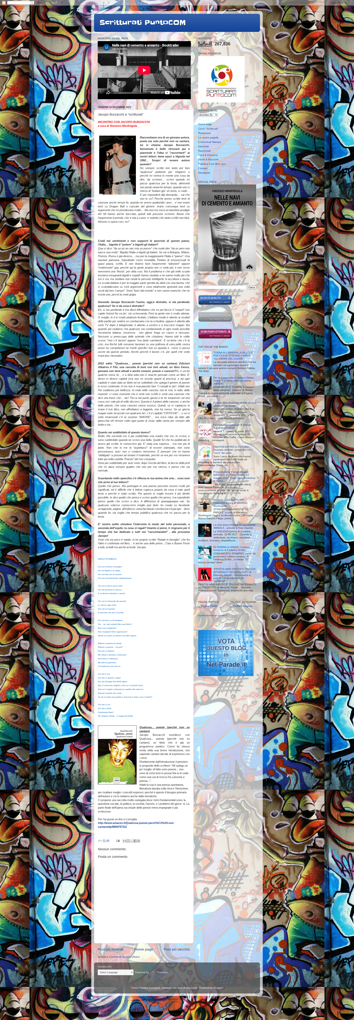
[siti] (215, 304)
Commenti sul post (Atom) (124, 956)
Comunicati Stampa (209, 142)
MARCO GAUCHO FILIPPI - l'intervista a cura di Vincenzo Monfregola (230, 503)
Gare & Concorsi (208, 155)
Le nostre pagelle (208, 137)
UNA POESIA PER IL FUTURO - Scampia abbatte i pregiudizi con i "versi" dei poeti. (233, 449)
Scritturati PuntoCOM (143, 22)
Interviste (203, 146)
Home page (143, 949)
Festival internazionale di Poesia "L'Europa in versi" (232, 426)
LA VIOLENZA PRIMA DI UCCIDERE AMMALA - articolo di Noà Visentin (234, 526)
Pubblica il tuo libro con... (212, 164)
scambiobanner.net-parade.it (212, 615)
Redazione (204, 133)
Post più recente (111, 949)
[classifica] (226, 675)
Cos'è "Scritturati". (208, 128)
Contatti (202, 168)
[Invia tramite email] (124, 841)
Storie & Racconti (208, 159)
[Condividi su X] (131, 841)
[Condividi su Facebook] (135, 841)
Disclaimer (204, 172)
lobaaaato (191, 987)
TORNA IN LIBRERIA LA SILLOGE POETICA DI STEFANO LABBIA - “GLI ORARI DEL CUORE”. (233, 355)
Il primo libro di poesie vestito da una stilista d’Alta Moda (234, 404)
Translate (162, 972)
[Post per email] (117, 840)
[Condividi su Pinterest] (138, 841)
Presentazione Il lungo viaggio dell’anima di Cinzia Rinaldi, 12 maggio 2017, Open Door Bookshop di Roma (234, 476)
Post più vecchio (177, 949)
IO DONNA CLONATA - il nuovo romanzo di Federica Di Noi (231, 548)
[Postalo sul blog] (128, 841)
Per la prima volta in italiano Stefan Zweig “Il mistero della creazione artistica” (233, 380)
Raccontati (204, 150)
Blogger (218, 987)
